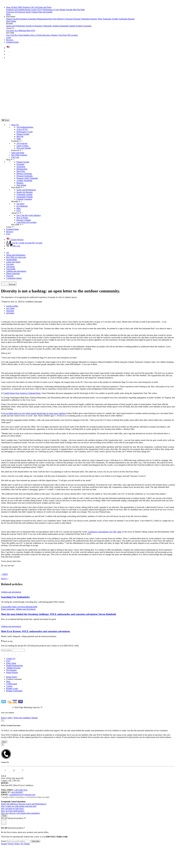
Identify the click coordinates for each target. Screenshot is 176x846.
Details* (4, 844)
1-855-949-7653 (20, 790)
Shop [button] (8, 14)
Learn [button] (8, 37)
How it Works (37, 35)
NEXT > (4, 579)
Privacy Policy (14, 844)
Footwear (10, 12)
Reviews (9, 40)
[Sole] (8, 3)
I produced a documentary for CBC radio (104, 532)
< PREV (4, 574)
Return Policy (11, 677)
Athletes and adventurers (16, 271)
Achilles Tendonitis (120, 19)
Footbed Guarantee (83, 26)
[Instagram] (3, 654)
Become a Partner (50, 35)
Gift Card (34, 7)
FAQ (33, 30)
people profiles (12, 306)
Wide (82, 10)
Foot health (10, 269)
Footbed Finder (12, 42)
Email (3, 841)
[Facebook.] (5, 772)
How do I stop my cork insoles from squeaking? (20, 813)
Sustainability (11, 259)
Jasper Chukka (32, 12)
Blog (29, 30)
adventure (10, 313)
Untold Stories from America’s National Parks (21, 393)
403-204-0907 (17, 792)
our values (10, 308)
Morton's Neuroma (65, 19)
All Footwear (20, 12)
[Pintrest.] (23, 772)
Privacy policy (7, 718)
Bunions (131, 19)
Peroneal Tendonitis (81, 19)
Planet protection (13, 273)
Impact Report (12, 672)
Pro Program (11, 670)
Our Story (10, 30)
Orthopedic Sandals (51, 26)
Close (4, 742)
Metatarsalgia (42, 19)
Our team (10, 264)
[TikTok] (14, 654)
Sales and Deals (45, 7)
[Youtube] (21, 654)
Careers (9, 686)
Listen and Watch (13, 262)
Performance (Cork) (51, 10)
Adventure (10, 266)
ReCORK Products (22, 7)
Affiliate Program (13, 668)
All (7, 253)
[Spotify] (18, 654)
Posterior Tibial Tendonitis (101, 19)
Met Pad (76, 10)
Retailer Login (12, 688)
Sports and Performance (16, 26)
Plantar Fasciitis (66, 10)
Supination (32, 19)
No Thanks (25, 844)
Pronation (23, 19)
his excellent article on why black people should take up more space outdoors (34, 413)
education (10, 311)
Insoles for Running (34, 26)
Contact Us (10, 658)
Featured (9, 276)
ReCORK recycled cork (16, 257)
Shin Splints (11, 21)
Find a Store (11, 663)
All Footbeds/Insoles (22, 10)
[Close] (3, 822)
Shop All (10, 7)
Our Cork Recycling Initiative (18, 35)
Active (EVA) (37, 10)
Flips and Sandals (45, 12)
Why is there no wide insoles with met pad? (18, 806)
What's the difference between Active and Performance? (24, 804)
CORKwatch (11, 684)
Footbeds (10, 10)
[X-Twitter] (10, 654)
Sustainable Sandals (67, 26)
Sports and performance (16, 255)
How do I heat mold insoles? (12, 811)
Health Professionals (14, 665)
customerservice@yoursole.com (22, 795)
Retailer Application (14, 691)
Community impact (14, 278)
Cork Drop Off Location (68, 35)
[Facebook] (7, 654)
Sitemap (34, 718)
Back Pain (52, 19)
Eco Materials (21, 30)
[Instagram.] (14, 772)
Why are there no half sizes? (12, 808)
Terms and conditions (22, 718)
